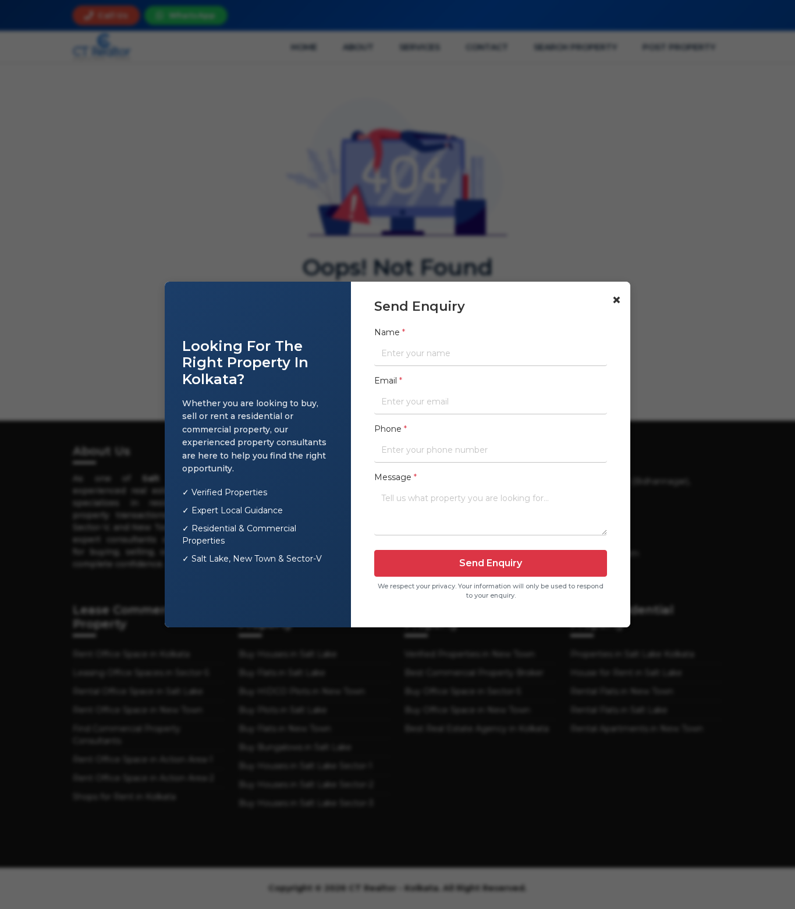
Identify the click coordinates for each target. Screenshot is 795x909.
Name (389, 332)
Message (395, 477)
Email (388, 380)
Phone (390, 429)
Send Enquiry (490, 563)
